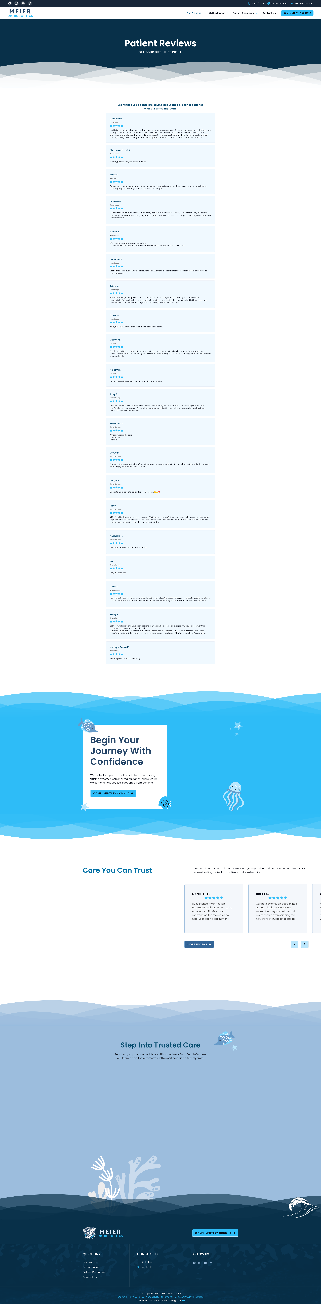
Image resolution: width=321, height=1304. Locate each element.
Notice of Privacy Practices (189, 1296)
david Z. (115, 231)
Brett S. (114, 174)
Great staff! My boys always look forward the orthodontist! (136, 381)
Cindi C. (114, 586)
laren (113, 505)
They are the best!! (118, 573)
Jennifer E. (116, 259)
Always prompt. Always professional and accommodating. (136, 327)
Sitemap (122, 1296)
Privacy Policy (136, 1296)
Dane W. (115, 315)
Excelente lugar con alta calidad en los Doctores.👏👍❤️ (135, 492)
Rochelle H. (116, 535)
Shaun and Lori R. (120, 150)
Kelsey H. (115, 369)
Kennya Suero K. (119, 647)
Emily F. (114, 614)
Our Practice (193, 13)
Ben (112, 561)
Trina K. (114, 286)
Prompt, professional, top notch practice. (128, 162)
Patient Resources (244, 13)
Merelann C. (117, 423)
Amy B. (114, 394)
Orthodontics (217, 13)
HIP (183, 1300)
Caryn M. (115, 339)
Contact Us (269, 13)
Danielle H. (116, 118)
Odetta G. (116, 201)
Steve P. (114, 452)
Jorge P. (114, 480)
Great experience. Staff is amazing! (125, 658)
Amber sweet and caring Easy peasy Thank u (121, 437)
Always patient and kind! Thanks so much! (128, 547)
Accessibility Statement (159, 1296)
